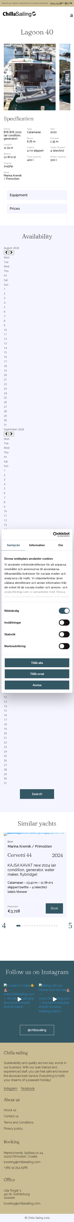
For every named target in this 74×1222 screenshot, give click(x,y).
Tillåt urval (37, 673)
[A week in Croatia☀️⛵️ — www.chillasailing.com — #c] (19, 999)
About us (10, 1110)
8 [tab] (38, 927)
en (66, 3)
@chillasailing (37, 1030)
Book (54, 908)
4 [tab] (28, 927)
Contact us (11, 1116)
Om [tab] (60, 545)
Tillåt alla (37, 662)
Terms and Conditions (19, 1122)
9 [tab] (40, 927)
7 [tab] (35, 927)
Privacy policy (13, 1128)
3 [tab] (26, 927)
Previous (7, 77)
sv (61, 3)
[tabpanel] (35, 875)
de (71, 3)
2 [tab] (23, 927)
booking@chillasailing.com (22, 1162)
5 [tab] (30, 927)
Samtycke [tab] (13, 545)
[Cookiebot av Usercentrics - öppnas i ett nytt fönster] (53, 534)
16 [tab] (58, 927)
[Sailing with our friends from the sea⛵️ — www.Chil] (54, 999)
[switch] (64, 622)
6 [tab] (33, 927)
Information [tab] (37, 545)
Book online (55, 3)
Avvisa (37, 684)
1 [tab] (18, 927)
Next (67, 77)
